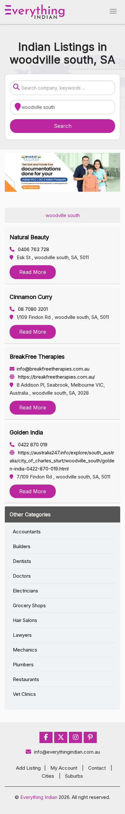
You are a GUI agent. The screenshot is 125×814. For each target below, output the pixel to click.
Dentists (22, 561)
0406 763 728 (33, 249)
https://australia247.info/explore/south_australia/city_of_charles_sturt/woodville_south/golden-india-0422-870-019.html (62, 461)
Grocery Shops (29, 605)
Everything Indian (38, 797)
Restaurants (26, 679)
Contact (97, 768)
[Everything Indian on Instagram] (76, 737)
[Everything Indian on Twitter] (61, 737)
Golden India (26, 432)
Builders (21, 546)
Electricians (25, 591)
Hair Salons (25, 620)
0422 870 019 (32, 445)
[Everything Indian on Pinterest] (90, 737)
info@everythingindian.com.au (67, 752)
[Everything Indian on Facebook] (46, 737)
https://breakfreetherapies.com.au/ (56, 377)
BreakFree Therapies (37, 356)
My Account (63, 768)
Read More (32, 272)
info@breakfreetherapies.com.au (53, 369)
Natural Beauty (29, 237)
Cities (48, 776)
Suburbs (74, 776)
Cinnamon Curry (31, 296)
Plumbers (23, 664)
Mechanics (25, 650)
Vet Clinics (24, 694)
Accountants (27, 532)
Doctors (22, 576)
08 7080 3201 (32, 309)
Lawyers (22, 635)
